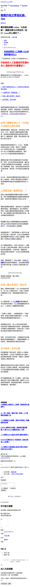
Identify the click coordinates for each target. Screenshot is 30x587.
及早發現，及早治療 (9, 100)
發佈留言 (3, 490)
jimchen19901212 (5, 458)
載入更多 (3, 480)
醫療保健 (13, 472)
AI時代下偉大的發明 (17, 474)
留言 (20, 467)
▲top (2, 477)
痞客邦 (17, 467)
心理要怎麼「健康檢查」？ (11, 92)
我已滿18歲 (4, 583)
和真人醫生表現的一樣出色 (11, 96)
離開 (9, 583)
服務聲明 (18, 561)
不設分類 (14, 37)
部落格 (6, 42)
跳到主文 (3, 23)
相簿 (5, 40)
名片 (5, 44)
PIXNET (8, 560)
